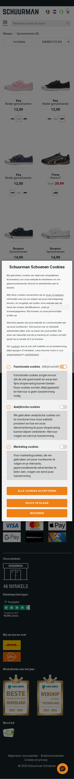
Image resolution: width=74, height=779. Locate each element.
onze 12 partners (55, 295)
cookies (15, 346)
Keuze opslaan (37, 502)
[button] (62, 768)
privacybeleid (14, 354)
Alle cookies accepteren (37, 490)
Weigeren (37, 513)
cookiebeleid (32, 354)
